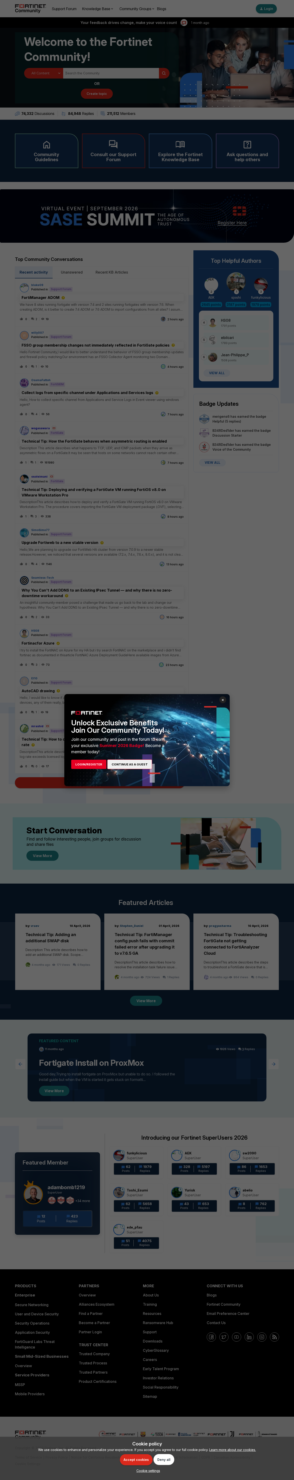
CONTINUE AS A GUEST (130, 764)
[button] (147, 1471)
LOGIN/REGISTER (88, 764)
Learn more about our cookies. (232, 1450)
